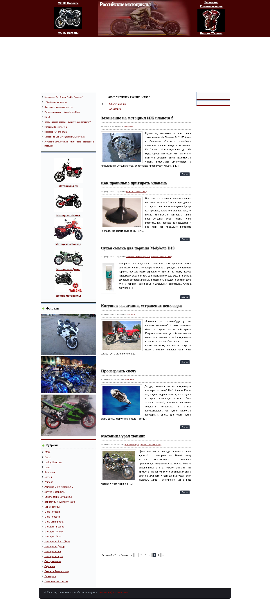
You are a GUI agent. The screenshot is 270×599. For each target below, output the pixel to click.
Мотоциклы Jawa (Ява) (57, 541)
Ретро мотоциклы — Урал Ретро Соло (62, 112)
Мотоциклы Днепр (54, 546)
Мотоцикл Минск (53, 531)
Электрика (50, 576)
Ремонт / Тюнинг (211, 33)
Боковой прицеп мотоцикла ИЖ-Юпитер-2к (64, 137)
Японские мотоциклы (56, 581)
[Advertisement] (135, 64)
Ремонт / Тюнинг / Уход (57, 571)
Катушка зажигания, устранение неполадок (141, 305)
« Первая (123, 555)
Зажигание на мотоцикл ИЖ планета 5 (137, 118)
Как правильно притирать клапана (134, 183)
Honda (47, 467)
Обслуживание (52, 561)
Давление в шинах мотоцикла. (58, 107)
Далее (185, 174)
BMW (47, 452)
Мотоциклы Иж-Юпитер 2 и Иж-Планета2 (63, 97)
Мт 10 (47, 117)
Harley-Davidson (53, 462)
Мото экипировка (53, 521)
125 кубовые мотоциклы (55, 102)
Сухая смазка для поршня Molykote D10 (137, 248)
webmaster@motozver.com (113, 592)
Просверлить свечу (118, 371)
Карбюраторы (52, 506)
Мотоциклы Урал (53, 556)
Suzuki (48, 477)
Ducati (47, 457)
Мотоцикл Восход (54, 526)
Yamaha (48, 482)
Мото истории (52, 511)
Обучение (49, 566)
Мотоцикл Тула (52, 536)
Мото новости (52, 516)
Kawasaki (49, 472)
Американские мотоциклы (58, 487)
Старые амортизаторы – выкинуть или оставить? (67, 122)
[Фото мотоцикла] (68, 354)
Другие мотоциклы (54, 492)
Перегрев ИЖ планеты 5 (55, 132)
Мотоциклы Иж (52, 551)
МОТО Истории (68, 32)
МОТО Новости (68, 3)
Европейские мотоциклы (58, 496)
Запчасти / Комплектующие (59, 501)
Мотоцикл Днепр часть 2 (55, 127)
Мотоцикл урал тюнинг (123, 436)
